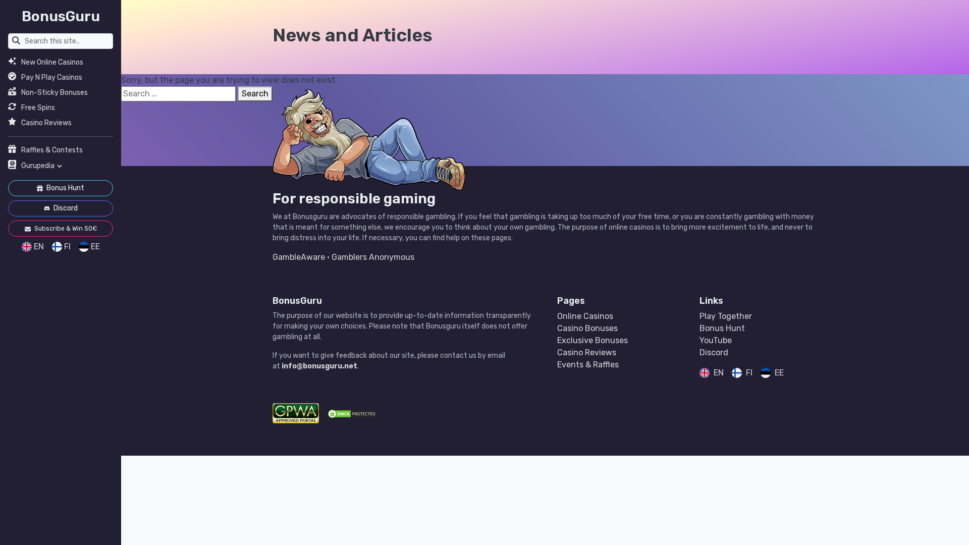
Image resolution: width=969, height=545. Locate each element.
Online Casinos (585, 316)
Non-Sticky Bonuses (54, 92)
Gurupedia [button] (38, 165)
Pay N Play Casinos (51, 77)
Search (255, 93)
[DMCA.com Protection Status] (352, 413)
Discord (65, 208)
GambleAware (299, 257)
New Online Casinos (52, 62)
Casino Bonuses (587, 328)
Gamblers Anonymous (373, 257)
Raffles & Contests (52, 150)
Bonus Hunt (64, 188)
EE (95, 246)
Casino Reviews (46, 123)
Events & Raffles (588, 364)
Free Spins (38, 107)
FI (67, 246)
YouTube (715, 340)
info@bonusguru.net (319, 366)
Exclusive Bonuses (592, 340)
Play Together (725, 316)
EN (39, 246)
